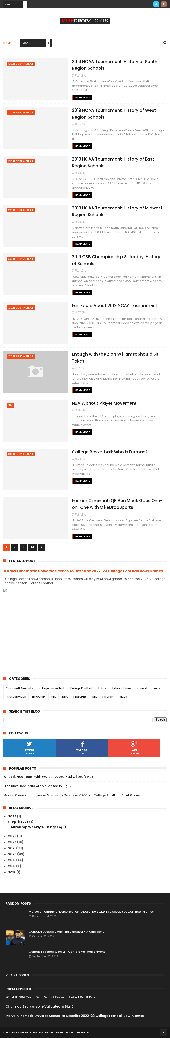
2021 (12, 848)
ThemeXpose (28, 1032)
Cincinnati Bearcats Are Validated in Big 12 (37, 786)
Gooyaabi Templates (75, 1032)
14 (32, 547)
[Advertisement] (84, 631)
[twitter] (156, 4)
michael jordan (16, 696)
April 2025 (20, 821)
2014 (12, 872)
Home (7, 43)
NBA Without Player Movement (104, 403)
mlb (53, 696)
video (123, 696)
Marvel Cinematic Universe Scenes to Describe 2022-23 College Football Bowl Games (83, 571)
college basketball (20, 63)
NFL (94, 696)
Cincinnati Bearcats (19, 688)
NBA (10, 405)
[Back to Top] (163, 1032)
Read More (82, 97)
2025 (12, 816)
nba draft (79, 696)
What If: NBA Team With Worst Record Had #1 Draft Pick (48, 776)
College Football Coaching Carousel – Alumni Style (66, 932)
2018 (12, 866)
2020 (12, 854)
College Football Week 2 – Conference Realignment (67, 952)
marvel (142, 688)
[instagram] (164, 4)
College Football (81, 688)
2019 (12, 860)
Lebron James (121, 688)
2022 (12, 842)
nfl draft (108, 696)
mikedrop (38, 696)
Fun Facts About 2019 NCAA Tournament (114, 306)
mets (156, 688)
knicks (102, 688)
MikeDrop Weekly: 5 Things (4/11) (38, 827)
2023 (12, 836)
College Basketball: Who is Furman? (110, 452)
